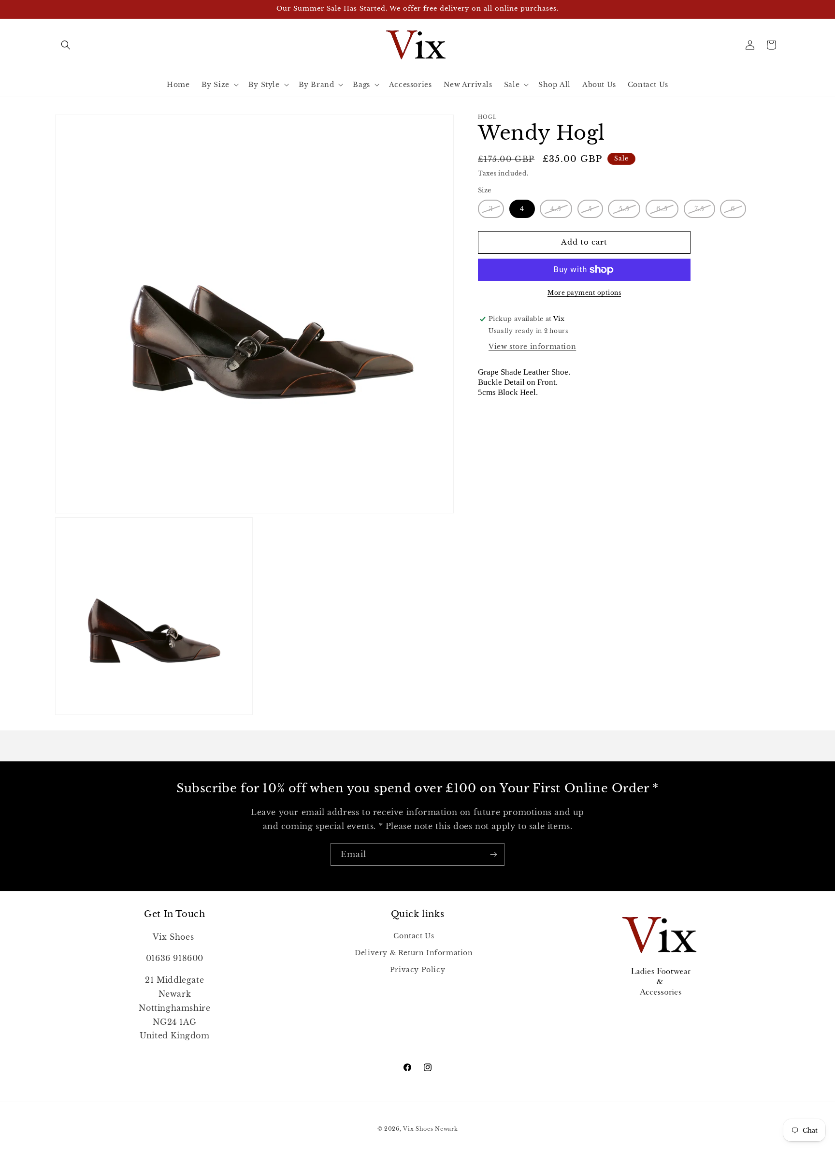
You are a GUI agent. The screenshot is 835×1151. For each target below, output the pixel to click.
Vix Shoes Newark (430, 1128)
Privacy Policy (417, 969)
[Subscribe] (493, 854)
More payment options (584, 292)
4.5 (561, 211)
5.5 (629, 211)
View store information (532, 346)
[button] (65, 45)
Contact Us (413, 935)
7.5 (704, 211)
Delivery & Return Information (414, 952)
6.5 (667, 211)
